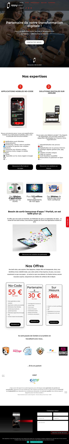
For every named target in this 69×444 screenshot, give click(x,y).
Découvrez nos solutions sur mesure (49, 167)
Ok (28, 442)
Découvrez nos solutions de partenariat (34, 254)
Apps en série (44, 2)
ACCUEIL (22, 2)
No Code (27, 2)
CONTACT (22, 8)
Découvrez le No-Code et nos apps (20, 167)
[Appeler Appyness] (26, 9)
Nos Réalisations (51, 2)
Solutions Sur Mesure (35, 2)
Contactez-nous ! (34, 42)
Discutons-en (15, 324)
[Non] (67, 440)
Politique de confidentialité (36, 442)
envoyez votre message (59, 432)
